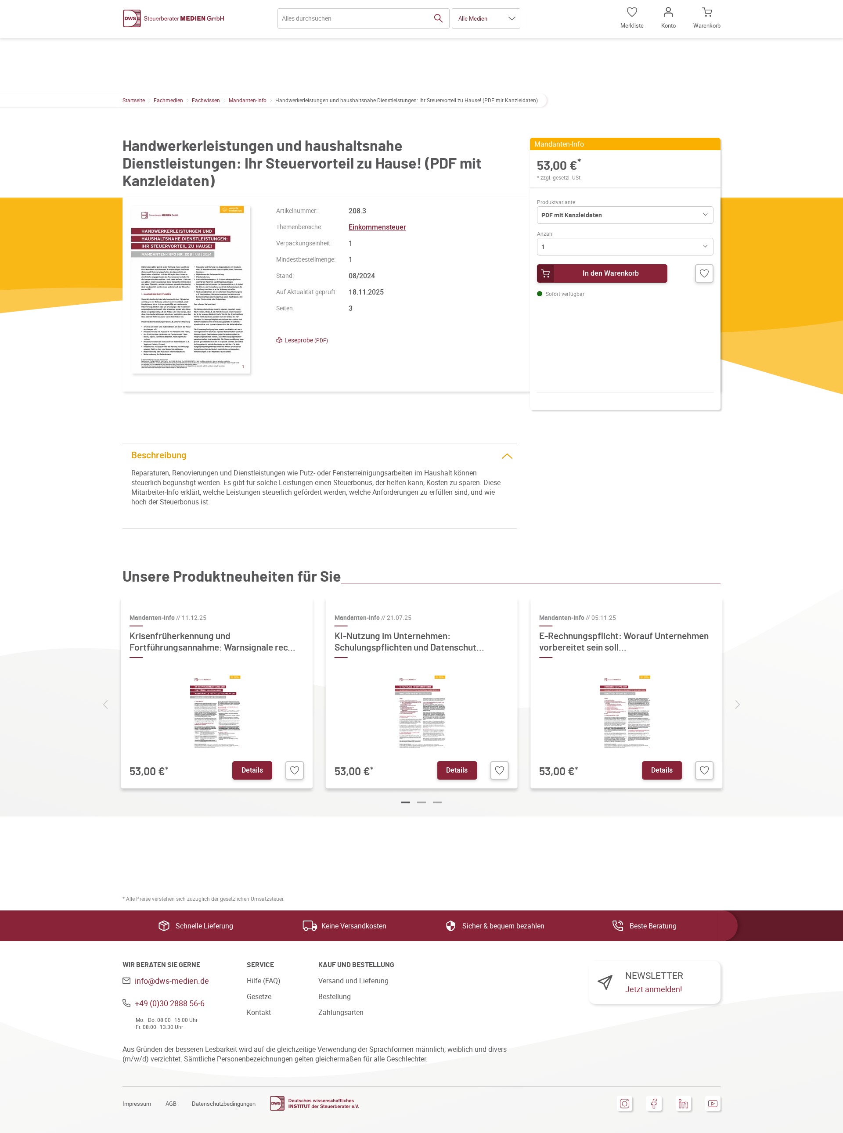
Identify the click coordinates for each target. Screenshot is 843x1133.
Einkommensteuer (377, 227)
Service (260, 964)
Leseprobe (306, 340)
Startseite (133, 100)
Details (252, 770)
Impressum (136, 1104)
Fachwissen (206, 100)
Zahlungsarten (341, 1012)
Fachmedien (168, 100)
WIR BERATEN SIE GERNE (161, 964)
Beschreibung (159, 455)
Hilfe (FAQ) (264, 981)
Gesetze (259, 996)
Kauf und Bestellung (356, 964)
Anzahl (545, 233)
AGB (171, 1104)
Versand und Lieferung (353, 981)
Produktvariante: (556, 201)
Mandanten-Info (248, 100)
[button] (486, 18)
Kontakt (259, 1012)
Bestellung (334, 996)
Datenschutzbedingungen (224, 1104)
